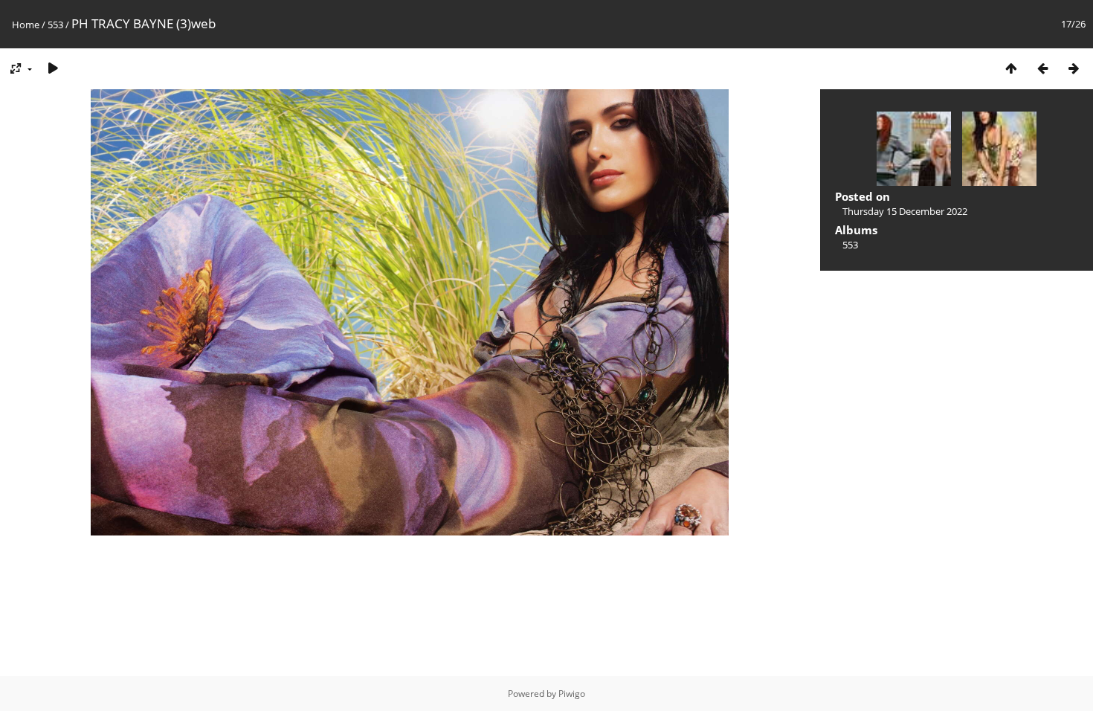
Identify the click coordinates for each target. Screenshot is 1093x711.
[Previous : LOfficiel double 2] (1042, 68)
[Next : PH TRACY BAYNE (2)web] (1073, 68)
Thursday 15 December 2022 (904, 211)
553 (55, 24)
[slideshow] (52, 68)
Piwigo (571, 693)
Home (25, 24)
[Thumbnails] (1011, 68)
